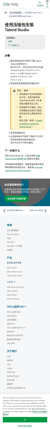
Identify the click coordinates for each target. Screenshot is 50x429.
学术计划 (11, 372)
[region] (25, 411)
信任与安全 (12, 316)
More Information (25, 426)
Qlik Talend (12, 267)
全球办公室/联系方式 (16, 388)
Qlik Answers (12, 291)
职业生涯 (11, 380)
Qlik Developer (13, 234)
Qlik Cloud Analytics (15, 287)
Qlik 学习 (11, 242)
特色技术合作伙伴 (15, 335)
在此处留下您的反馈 (16, 198)
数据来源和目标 (14, 339)
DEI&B (9, 368)
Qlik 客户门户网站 (14, 246)
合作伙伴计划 (13, 376)
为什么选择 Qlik (14, 312)
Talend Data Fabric (15, 275)
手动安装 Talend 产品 (33, 12)
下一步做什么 (13, 45)
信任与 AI (11, 323)
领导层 (10, 360)
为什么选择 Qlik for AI (16, 327)
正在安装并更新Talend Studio (20, 16)
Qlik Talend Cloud (14, 271)
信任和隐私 (12, 319)
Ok (25, 420)
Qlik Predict (12, 295)
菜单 (47, 5)
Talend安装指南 (16, 12)
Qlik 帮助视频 (12, 230)
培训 (9, 238)
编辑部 (10, 384)
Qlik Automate (13, 299)
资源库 (10, 250)
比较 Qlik (11, 331)
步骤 (10, 41)
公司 (9, 356)
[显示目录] (5, 12)
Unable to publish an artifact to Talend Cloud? (30, 123)
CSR (8, 364)
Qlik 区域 (11, 343)
